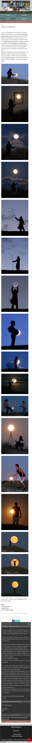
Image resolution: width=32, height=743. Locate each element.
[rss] (29, 624)
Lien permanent (23, 613)
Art (3, 25)
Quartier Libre (5, 608)
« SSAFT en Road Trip (10, 21)
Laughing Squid (9, 609)
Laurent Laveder (9, 57)
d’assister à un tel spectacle (19, 43)
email (19, 621)
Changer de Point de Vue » (20, 21)
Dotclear (10, 739)
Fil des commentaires (16, 736)
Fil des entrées (17, 734)
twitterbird (16, 621)
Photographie (17, 617)
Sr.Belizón (6, 701)
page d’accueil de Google (10, 41)
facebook (13, 621)
